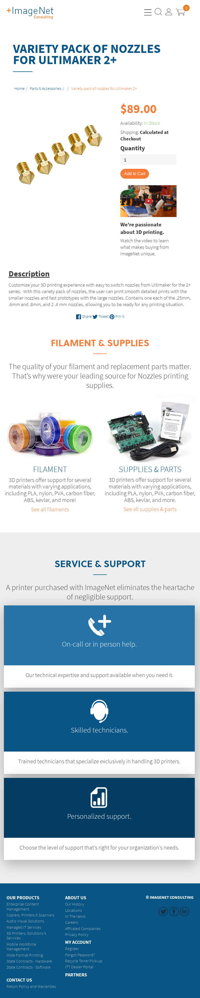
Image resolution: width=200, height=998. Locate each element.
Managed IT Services (24, 927)
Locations (73, 910)
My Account (78, 942)
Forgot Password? (80, 955)
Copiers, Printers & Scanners (30, 915)
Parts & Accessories (45, 88)
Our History (74, 904)
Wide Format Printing (25, 955)
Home (19, 88)
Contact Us (19, 980)
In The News (75, 916)
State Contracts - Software (29, 967)
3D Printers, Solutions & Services (26, 936)
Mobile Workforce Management (21, 946)
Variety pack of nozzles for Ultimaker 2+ (104, 88)
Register (72, 948)
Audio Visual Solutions (25, 921)
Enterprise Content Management (23, 906)
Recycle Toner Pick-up (83, 961)
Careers (71, 922)
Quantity (132, 148)
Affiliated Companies (83, 928)
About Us (75, 898)
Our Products (23, 898)
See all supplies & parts (150, 509)
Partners (76, 975)
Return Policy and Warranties (31, 986)
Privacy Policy (77, 934)
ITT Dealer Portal (79, 967)
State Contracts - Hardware (29, 961)
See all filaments (50, 509)
